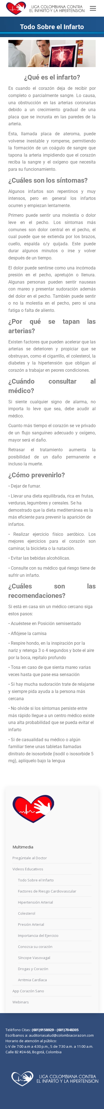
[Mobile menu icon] (92, 8)
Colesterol (26, 913)
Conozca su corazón (35, 946)
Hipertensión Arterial (35, 902)
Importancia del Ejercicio (38, 935)
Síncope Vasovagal (34, 957)
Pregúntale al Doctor (29, 857)
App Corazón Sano (28, 990)
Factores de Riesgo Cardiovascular (47, 891)
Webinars (20, 1002)
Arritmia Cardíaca (32, 979)
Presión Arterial (31, 924)
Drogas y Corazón (33, 968)
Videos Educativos (27, 868)
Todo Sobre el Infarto (36, 880)
